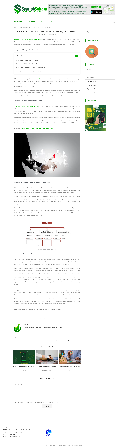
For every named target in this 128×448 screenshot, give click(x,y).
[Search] (111, 21)
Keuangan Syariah (92, 85)
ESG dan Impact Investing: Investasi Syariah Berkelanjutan (70, 367)
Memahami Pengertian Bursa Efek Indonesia (30, 71)
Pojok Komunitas (91, 89)
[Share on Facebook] (51, 318)
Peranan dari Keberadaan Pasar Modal (28, 64)
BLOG (50, 21)
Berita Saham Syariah (93, 74)
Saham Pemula (91, 93)
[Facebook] (104, 21)
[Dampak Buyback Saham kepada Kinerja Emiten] (47, 357)
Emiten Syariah (91, 77)
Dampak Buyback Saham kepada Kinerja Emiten (47, 367)
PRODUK (43, 21)
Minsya (26, 324)
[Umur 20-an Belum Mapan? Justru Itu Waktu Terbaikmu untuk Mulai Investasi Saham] (24, 357)
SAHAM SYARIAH (32, 21)
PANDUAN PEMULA (19, 21)
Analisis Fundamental (93, 70)
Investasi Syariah (91, 81)
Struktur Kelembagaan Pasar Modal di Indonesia (31, 67)
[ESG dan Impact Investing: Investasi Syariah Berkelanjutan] (70, 357)
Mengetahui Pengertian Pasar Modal (27, 60)
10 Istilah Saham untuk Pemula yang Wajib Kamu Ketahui (37, 128)
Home (14, 27)
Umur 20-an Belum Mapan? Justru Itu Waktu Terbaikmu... (23, 367)
